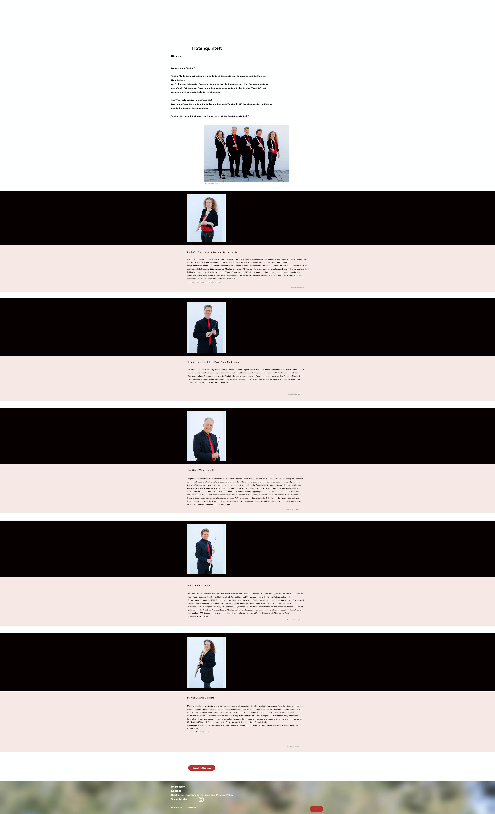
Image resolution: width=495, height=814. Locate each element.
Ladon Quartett (183, 108)
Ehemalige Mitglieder (201, 768)
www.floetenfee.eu (213, 282)
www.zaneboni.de (195, 282)
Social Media (179, 799)
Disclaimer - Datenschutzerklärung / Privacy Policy (202, 795)
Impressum (178, 786)
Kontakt (176, 791)
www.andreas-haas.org (198, 616)
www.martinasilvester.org (198, 732)
